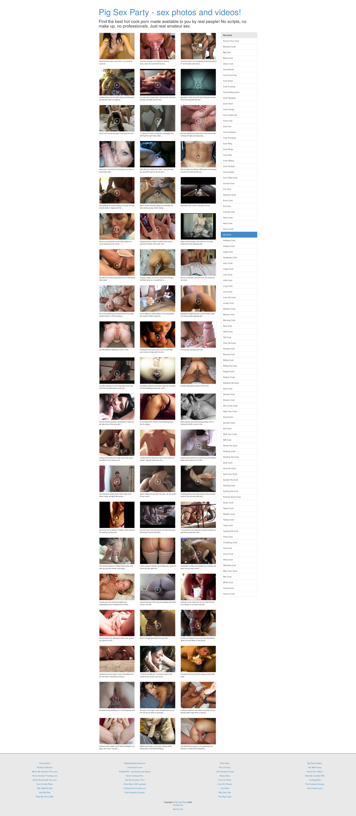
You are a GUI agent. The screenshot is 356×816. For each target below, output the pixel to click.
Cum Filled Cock (230, 177)
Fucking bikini (315, 779)
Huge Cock (228, 251)
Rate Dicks (224, 763)
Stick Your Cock (230, 434)
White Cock (228, 582)
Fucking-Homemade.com (135, 788)
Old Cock (227, 337)
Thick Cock (228, 536)
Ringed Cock (228, 371)
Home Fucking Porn (135, 775)
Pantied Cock (229, 348)
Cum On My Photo (45, 784)
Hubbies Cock (229, 240)
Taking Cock (228, 519)
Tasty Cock (228, 525)
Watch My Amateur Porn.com (45, 771)
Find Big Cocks (224, 796)
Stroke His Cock (230, 445)
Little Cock (227, 280)
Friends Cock (229, 211)
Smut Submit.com (315, 788)
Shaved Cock (229, 394)
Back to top (178, 809)
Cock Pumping (229, 137)
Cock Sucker (228, 172)
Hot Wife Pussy (315, 767)
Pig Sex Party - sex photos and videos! (170, 12)
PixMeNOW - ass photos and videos (135, 771)
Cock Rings (228, 149)
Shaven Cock (229, 400)
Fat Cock (227, 206)
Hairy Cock (228, 217)
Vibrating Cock (229, 565)
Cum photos (44, 763)
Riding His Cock (230, 365)
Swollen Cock (229, 514)
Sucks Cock (228, 502)
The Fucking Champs (314, 784)
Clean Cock (228, 63)
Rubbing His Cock (231, 382)
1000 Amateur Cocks (225, 771)
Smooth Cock (229, 422)
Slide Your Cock (230, 411)
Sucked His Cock (230, 479)
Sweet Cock (228, 508)
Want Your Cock (230, 571)
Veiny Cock (228, 559)
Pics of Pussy (225, 767)
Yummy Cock (229, 593)
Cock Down (228, 80)
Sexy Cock (227, 388)
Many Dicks (225, 775)
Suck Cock (227, 462)
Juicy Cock (228, 263)
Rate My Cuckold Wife (315, 775)
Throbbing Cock (230, 542)
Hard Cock (227, 223)
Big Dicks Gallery (314, 763)
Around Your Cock (231, 40)
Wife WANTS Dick (44, 788)
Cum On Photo (224, 779)
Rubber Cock (229, 377)
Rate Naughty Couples (135, 792)
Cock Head (228, 103)
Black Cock (228, 58)
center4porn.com (134, 767)
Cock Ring (227, 143)
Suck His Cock (229, 468)
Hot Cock (227, 234)
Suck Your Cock (230, 474)
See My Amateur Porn (134, 779)
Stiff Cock (227, 439)
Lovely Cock (228, 303)
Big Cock (227, 52)
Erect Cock (228, 200)
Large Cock (228, 268)
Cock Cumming (230, 75)
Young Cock (228, 588)
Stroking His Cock (231, 457)
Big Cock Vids (225, 792)
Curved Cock (228, 183)
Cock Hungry (228, 109)
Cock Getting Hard (231, 92)
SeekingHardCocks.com (134, 763)
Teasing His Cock (230, 531)
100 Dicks (224, 788)
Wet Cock (227, 576)
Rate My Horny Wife (45, 796)
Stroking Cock (229, 451)
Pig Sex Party (181, 802)
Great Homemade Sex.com (45, 779)
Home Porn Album (315, 771)
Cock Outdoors (229, 132)
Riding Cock (228, 360)
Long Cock (228, 286)
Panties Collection (45, 767)
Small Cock (228, 417)
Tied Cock (227, 548)
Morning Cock (229, 320)
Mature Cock (228, 314)
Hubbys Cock (229, 246)
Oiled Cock (228, 331)
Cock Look (227, 120)
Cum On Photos (225, 784)
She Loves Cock (230, 405)
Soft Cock (227, 428)
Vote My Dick (44, 792)
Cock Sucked (229, 166)
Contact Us (178, 804)
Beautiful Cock (229, 46)
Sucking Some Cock (232, 496)
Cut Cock (227, 189)
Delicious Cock (229, 194)
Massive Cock (229, 308)
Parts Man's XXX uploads (135, 784)
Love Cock (227, 291)
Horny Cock (228, 229)
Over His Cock (229, 343)
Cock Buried (228, 69)
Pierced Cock (229, 354)
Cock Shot (227, 154)
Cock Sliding (228, 160)
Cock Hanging (229, 97)
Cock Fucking (229, 86)
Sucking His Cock (230, 491)
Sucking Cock (229, 485)
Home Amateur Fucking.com (44, 775)
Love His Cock (229, 297)
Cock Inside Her (230, 115)
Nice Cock (227, 325)
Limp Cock (227, 274)
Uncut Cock (228, 553)
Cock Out (227, 126)
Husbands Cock (230, 257)
